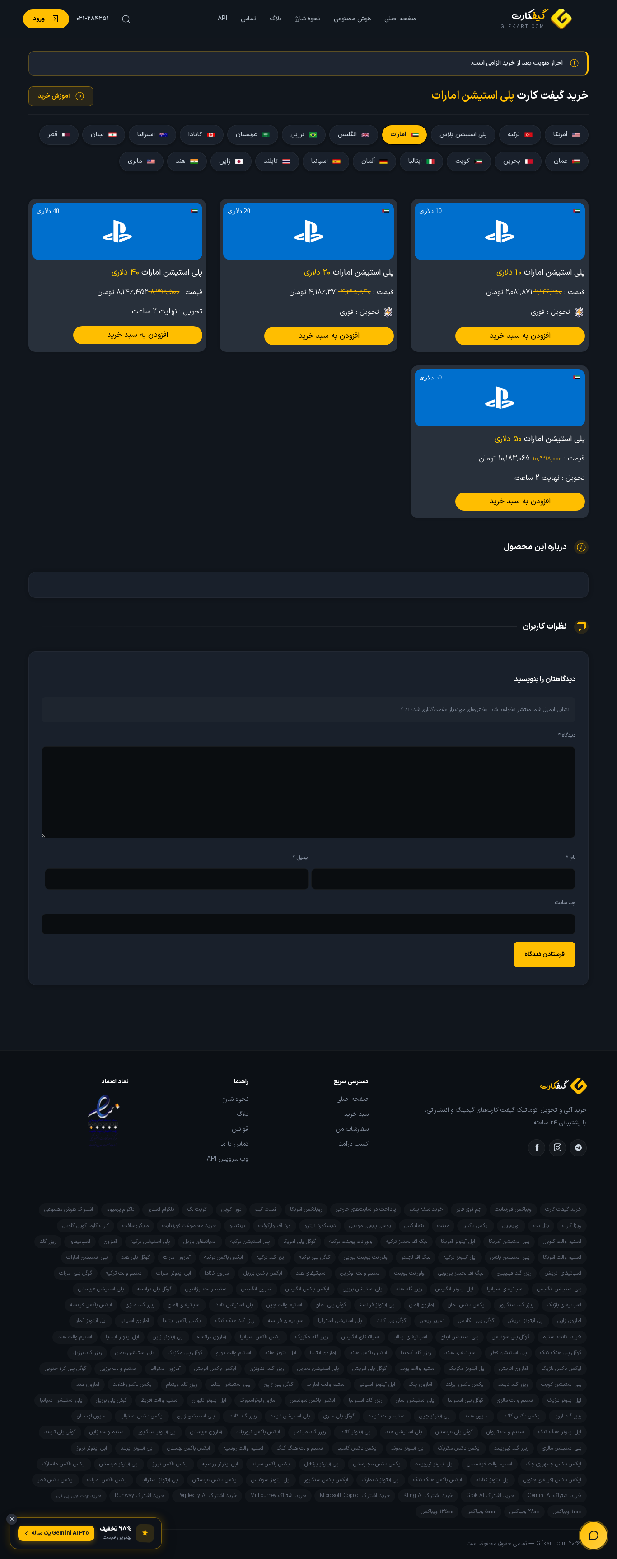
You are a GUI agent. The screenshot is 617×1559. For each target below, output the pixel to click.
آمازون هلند (476, 1416)
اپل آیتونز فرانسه (378, 1305)
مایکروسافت (135, 1226)
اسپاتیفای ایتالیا (410, 1337)
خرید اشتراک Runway (139, 1496)
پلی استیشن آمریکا (509, 1241)
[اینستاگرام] (557, 1147)
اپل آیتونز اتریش (526, 1321)
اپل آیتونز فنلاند (492, 1480)
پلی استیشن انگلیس (559, 1289)
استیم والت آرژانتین (206, 1289)
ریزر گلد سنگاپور (516, 1305)
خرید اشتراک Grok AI (490, 1496)
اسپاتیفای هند (311, 1273)
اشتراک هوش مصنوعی (68, 1209)
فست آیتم (265, 1209)
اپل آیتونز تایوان (209, 1400)
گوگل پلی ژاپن (278, 1384)
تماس (248, 19)
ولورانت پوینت (409, 1273)
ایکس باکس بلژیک (561, 1369)
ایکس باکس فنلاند (133, 1384)
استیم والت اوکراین (360, 1273)
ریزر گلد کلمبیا (416, 1353)
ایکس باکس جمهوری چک (553, 1464)
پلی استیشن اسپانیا (61, 1400)
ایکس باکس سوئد (271, 1464)
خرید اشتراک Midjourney (278, 1496)
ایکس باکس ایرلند (465, 1384)
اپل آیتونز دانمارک (381, 1480)
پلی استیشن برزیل (362, 1289)
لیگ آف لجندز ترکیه (406, 1241)
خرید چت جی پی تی (78, 1496)
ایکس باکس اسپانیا (261, 1337)
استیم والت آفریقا (159, 1400)
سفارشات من (352, 1129)
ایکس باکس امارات (107, 1480)
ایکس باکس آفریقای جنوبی (552, 1480)
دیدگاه (566, 735)
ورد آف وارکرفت (274, 1226)
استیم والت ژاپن (107, 1432)
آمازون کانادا (217, 1273)
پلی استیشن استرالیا (340, 1321)
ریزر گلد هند (409, 1289)
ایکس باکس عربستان (215, 1480)
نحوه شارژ (307, 19)
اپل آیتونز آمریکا (458, 1241)
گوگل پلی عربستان (454, 1432)
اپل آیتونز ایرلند (137, 1448)
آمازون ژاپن (569, 1321)
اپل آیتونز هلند (280, 1353)
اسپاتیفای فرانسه (286, 1321)
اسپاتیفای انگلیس (360, 1337)
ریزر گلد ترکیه (271, 1257)
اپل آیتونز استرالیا (160, 1480)
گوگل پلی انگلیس (476, 1321)
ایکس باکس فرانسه (91, 1305)
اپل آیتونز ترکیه (460, 1257)
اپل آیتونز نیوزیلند (434, 1464)
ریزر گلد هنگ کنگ (234, 1321)
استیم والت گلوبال (562, 1241)
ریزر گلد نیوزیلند (511, 1448)
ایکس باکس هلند (368, 1353)
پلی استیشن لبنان (459, 1337)
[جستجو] (125, 19)
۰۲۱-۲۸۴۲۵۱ (92, 19)
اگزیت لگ (197, 1209)
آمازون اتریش (513, 1369)
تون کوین (231, 1209)
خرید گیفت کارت (563, 1209)
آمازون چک (420, 1384)
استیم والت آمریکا (562, 1257)
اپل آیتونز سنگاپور (157, 1432)
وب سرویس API (227, 1159)
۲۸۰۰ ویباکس (524, 1511)
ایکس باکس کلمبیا (357, 1448)
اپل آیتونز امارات (173, 1273)
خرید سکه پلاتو (426, 1209)
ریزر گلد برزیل (87, 1353)
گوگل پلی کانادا (390, 1321)
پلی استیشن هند (403, 1432)
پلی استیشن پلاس (509, 1257)
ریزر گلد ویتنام (181, 1384)
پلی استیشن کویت (561, 1384)
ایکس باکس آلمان (467, 1305)
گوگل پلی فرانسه (154, 1289)
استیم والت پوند (417, 1369)
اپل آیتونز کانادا (355, 1432)
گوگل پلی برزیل (111, 1400)
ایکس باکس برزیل (262, 1273)
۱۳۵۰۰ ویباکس (437, 1511)
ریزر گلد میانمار (310, 1432)
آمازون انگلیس (256, 1289)
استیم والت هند (75, 1337)
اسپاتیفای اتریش (563, 1273)
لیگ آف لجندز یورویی (460, 1273)
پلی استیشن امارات (87, 1257)
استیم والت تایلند (387, 1416)
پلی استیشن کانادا (233, 1305)
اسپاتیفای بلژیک (564, 1305)
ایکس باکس (476, 1226)
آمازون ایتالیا (323, 1353)
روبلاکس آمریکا (306, 1209)
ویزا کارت (571, 1226)
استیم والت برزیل (118, 1369)
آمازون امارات (177, 1257)
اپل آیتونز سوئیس (270, 1480)
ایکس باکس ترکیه (223, 1257)
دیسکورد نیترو (320, 1226)
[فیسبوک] (536, 1147)
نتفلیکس (414, 1226)
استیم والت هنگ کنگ (300, 1448)
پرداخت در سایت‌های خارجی (366, 1209)
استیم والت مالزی (515, 1400)
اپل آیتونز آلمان (91, 1321)
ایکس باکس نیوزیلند (258, 1432)
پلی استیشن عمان (134, 1353)
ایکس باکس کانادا (521, 1416)
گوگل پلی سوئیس (510, 1337)
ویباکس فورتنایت (513, 1209)
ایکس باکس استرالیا (142, 1416)
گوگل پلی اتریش (369, 1369)
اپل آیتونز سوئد (408, 1448)
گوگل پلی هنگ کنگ (560, 1353)
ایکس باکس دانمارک (64, 1464)
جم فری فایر (468, 1209)
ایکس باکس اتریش (215, 1369)
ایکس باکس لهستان (188, 1448)
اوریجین (511, 1226)
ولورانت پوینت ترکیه (350, 1241)
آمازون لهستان (92, 1416)
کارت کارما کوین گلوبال (85, 1226)
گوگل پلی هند (135, 1257)
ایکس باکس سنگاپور (326, 1480)
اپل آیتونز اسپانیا (377, 1384)
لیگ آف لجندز (415, 1257)
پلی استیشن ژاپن (196, 1416)
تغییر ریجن (432, 1321)
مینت (443, 1226)
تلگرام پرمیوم (120, 1209)
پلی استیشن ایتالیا (230, 1384)
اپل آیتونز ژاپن (168, 1337)
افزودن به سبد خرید (520, 336)
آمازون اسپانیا (134, 1321)
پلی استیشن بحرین (318, 1369)
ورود (39, 19)
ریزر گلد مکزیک (311, 1337)
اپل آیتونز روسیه (220, 1464)
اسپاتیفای (80, 1241)
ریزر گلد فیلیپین (514, 1273)
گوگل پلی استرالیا (465, 1400)
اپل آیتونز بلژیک (564, 1400)
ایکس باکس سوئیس (312, 1400)
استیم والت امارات (326, 1384)
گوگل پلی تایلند (60, 1432)
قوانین (240, 1129)
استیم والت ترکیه (124, 1273)
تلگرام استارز (161, 1209)
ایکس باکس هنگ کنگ (437, 1480)
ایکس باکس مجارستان (377, 1464)
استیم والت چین (284, 1305)
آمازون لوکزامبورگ (258, 1400)
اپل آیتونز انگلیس (454, 1289)
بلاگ (276, 19)
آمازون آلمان (421, 1305)
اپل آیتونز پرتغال (322, 1464)
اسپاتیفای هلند (460, 1353)
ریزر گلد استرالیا (365, 1400)
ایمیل (301, 857)
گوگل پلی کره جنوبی (65, 1369)
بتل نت (541, 1226)
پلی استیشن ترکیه (250, 1241)
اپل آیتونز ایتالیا (122, 1337)
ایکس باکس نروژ (170, 1464)
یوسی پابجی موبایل (370, 1226)
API (222, 19)
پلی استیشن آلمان (415, 1400)
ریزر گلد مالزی (140, 1305)
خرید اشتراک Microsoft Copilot (355, 1496)
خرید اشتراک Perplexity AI (207, 1496)
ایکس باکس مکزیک (459, 1448)
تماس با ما (234, 1144)
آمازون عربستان (206, 1432)
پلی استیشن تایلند (290, 1416)
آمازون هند (87, 1384)
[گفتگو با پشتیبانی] (593, 1535)
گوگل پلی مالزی (339, 1416)
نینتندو (237, 1226)
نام (570, 857)
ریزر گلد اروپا (567, 1416)
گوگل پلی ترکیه (314, 1257)
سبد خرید (356, 1114)
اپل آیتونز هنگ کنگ (559, 1432)
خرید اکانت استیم (562, 1337)
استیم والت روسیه (243, 1448)
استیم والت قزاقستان (489, 1464)
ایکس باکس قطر (55, 1480)
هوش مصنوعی (352, 19)
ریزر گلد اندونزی (267, 1369)
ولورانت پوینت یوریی (366, 1257)
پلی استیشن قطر (508, 1353)
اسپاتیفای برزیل (200, 1241)
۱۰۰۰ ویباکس (567, 1511)
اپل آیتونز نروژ (91, 1448)
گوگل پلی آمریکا (299, 1241)
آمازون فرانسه (211, 1337)
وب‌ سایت (565, 903)
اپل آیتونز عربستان (119, 1464)
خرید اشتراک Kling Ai (428, 1496)
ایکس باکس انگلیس (307, 1289)
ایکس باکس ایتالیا (182, 1321)
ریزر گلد (48, 1241)
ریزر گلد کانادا (242, 1416)
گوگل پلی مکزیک (185, 1353)
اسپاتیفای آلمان (184, 1305)
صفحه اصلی (400, 19)
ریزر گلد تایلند (513, 1384)
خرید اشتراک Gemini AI (554, 1496)
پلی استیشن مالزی (561, 1448)
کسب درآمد (354, 1144)
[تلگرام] (578, 1147)
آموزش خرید (54, 96)
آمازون (110, 1241)
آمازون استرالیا (165, 1369)
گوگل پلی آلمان (331, 1305)
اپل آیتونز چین (435, 1416)
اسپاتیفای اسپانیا (505, 1289)
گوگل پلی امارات (75, 1273)
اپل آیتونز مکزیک (467, 1369)
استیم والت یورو (233, 1353)
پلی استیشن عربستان (101, 1289)
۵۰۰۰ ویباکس (481, 1511)
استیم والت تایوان (505, 1432)
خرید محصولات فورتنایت (189, 1226)
